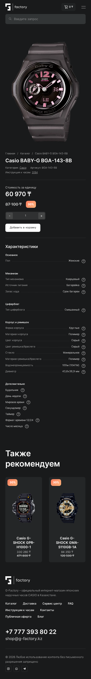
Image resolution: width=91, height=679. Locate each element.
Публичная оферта (18, 616)
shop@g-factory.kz (23, 638)
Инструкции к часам (19, 610)
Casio (23, 167)
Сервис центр (52, 603)
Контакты (47, 610)
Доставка (29, 603)
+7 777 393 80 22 (30, 632)
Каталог (11, 603)
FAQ (70, 603)
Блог (41, 616)
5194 (35, 172)
